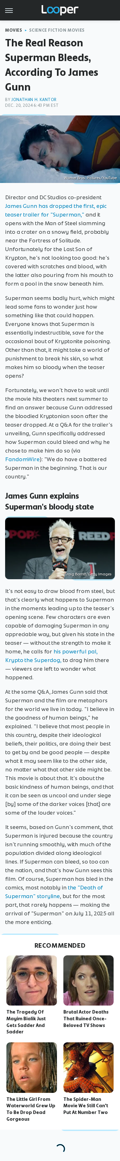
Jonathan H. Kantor (34, 99)
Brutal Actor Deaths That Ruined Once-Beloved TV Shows (85, 1019)
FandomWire (22, 459)
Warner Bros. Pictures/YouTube (90, 178)
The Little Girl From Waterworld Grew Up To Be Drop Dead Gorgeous (30, 1109)
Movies (13, 30)
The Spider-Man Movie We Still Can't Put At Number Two (85, 1106)
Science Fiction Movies (57, 30)
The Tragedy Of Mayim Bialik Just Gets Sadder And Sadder (26, 1022)
